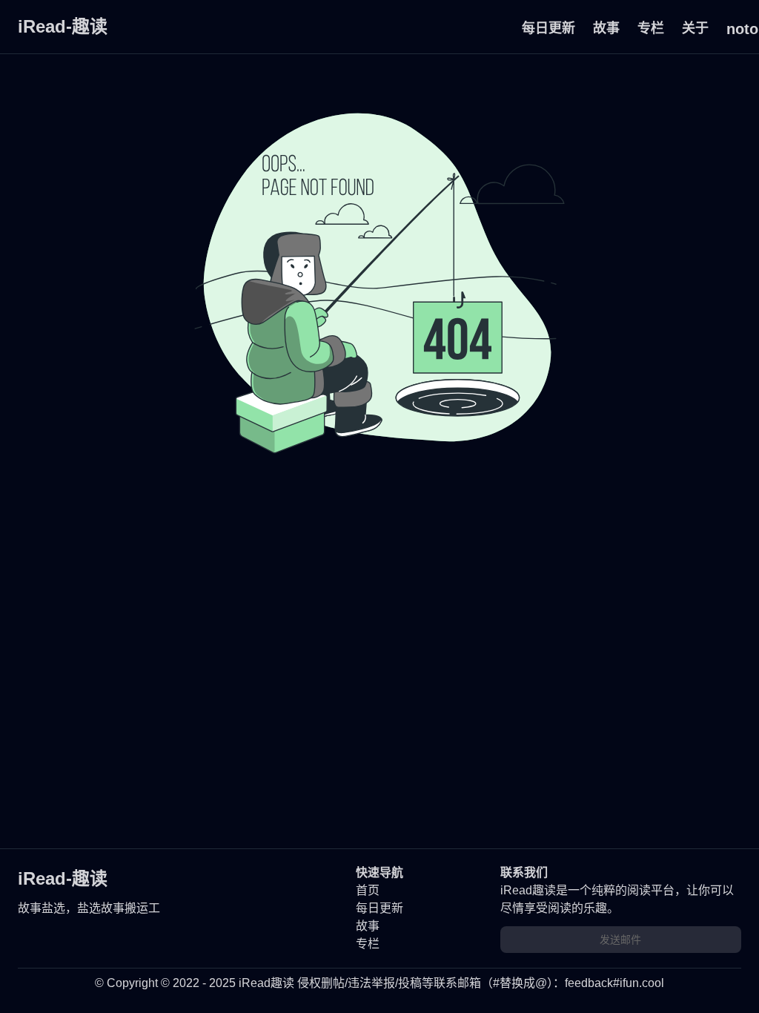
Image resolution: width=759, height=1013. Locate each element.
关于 (695, 28)
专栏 (650, 28)
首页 (368, 890)
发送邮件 (620, 940)
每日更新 (548, 28)
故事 (606, 28)
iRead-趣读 (62, 26)
